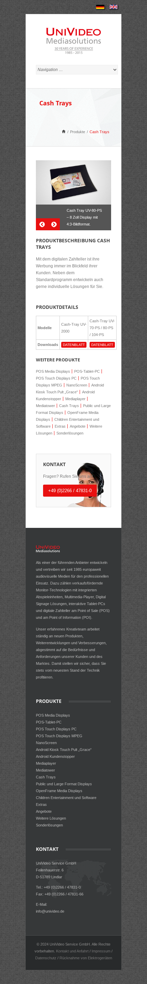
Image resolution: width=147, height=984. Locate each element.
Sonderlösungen (69, 433)
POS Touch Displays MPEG (59, 736)
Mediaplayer (75, 399)
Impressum (101, 951)
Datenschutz (45, 958)
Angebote (77, 426)
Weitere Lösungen (51, 818)
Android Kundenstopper (55, 756)
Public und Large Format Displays (64, 784)
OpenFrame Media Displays (59, 791)
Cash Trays (69, 406)
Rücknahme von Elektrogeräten (85, 958)
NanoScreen (76, 385)
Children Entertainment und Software (66, 798)
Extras (60, 426)
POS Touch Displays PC (56, 378)
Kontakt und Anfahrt (72, 951)
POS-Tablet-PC (87, 371)
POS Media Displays (53, 371)
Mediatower (45, 406)
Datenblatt (74, 345)
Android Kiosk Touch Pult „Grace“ (64, 750)
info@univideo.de (50, 911)
